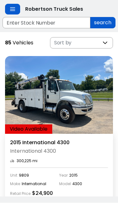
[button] (105, 42)
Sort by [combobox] (62, 42)
